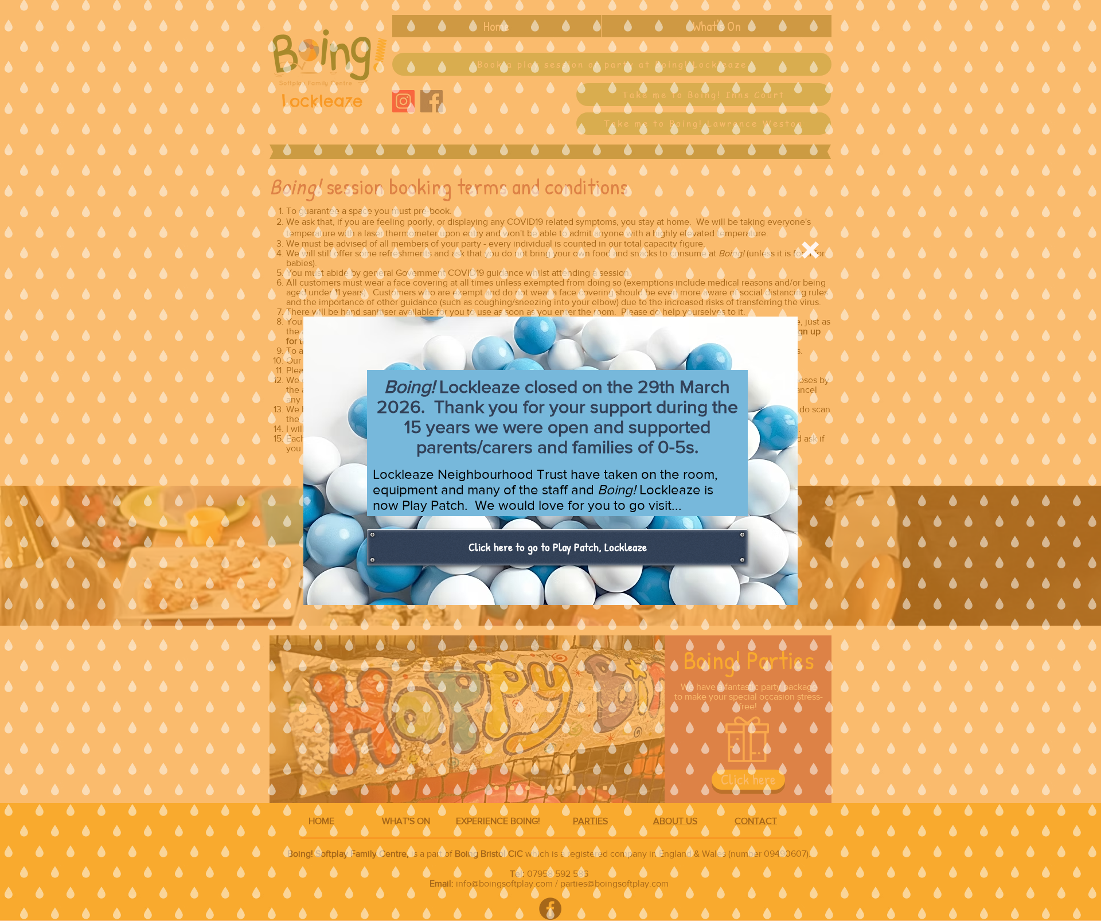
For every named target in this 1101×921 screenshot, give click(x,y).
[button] (810, 250)
